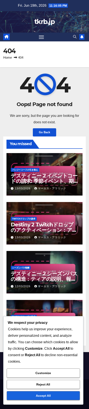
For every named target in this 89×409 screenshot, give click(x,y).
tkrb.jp (44, 22)
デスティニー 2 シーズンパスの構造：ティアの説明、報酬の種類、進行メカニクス (44, 278)
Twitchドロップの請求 (23, 219)
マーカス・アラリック (52, 188)
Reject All (43, 384)
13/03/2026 (23, 188)
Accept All (43, 395)
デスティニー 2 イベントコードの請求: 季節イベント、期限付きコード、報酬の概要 (44, 181)
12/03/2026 (23, 286)
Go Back (44, 132)
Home (7, 57)
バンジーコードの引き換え (25, 170)
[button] (74, 37)
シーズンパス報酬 (20, 267)
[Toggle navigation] (41, 37)
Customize (43, 373)
